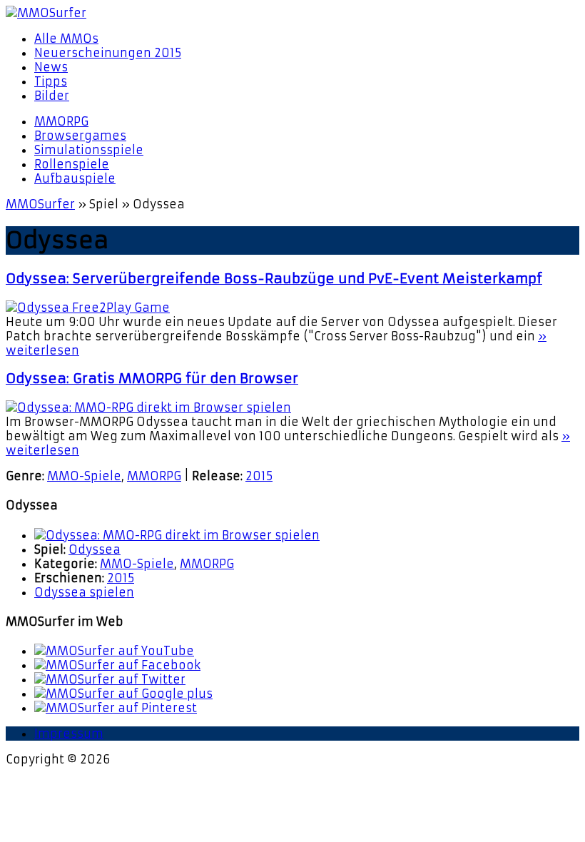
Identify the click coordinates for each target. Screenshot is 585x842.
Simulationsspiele (88, 150)
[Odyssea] (177, 535)
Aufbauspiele (75, 178)
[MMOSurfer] (292, 13)
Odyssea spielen (84, 592)
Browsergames (80, 135)
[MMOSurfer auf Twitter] (109, 679)
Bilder (51, 95)
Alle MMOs (66, 38)
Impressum (68, 733)
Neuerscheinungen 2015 (107, 53)
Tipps (50, 81)
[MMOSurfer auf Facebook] (117, 665)
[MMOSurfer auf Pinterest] (115, 708)
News (51, 67)
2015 (259, 476)
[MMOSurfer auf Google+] (123, 693)
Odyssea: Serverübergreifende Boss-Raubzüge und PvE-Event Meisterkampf (274, 278)
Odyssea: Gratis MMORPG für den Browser (152, 378)
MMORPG (61, 121)
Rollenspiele (71, 164)
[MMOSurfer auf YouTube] (114, 651)
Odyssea (94, 549)
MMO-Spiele (84, 476)
